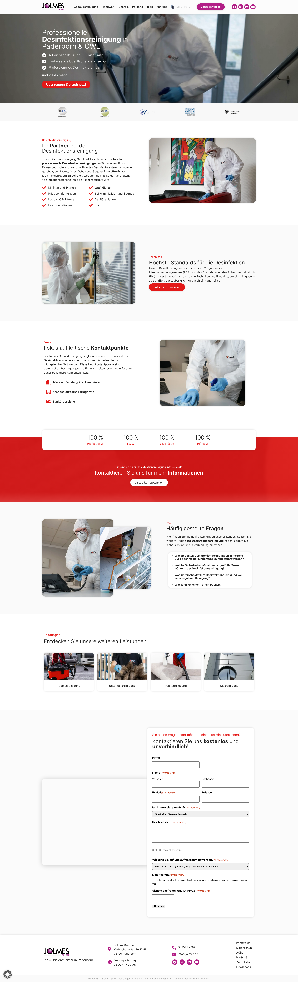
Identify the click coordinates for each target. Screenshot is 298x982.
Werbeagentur (164, 978)
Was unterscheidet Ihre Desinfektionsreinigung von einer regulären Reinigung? (209, 576)
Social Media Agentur (122, 978)
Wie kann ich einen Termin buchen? (198, 584)
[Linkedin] (246, 7)
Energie (124, 6)
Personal (138, 6)
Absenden (159, 906)
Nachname (208, 779)
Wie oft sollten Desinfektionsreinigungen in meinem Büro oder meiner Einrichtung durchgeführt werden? (209, 557)
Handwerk (108, 6)
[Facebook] (234, 7)
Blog (150, 6)
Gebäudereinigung (86, 6)
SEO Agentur (146, 978)
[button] (210, 557)
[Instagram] (240, 7)
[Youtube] (253, 7)
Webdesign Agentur (98, 978)
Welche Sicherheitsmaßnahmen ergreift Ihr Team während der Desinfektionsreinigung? (207, 567)
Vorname (157, 779)
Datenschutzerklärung (191, 880)
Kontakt (161, 6)
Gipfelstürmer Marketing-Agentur (191, 978)
